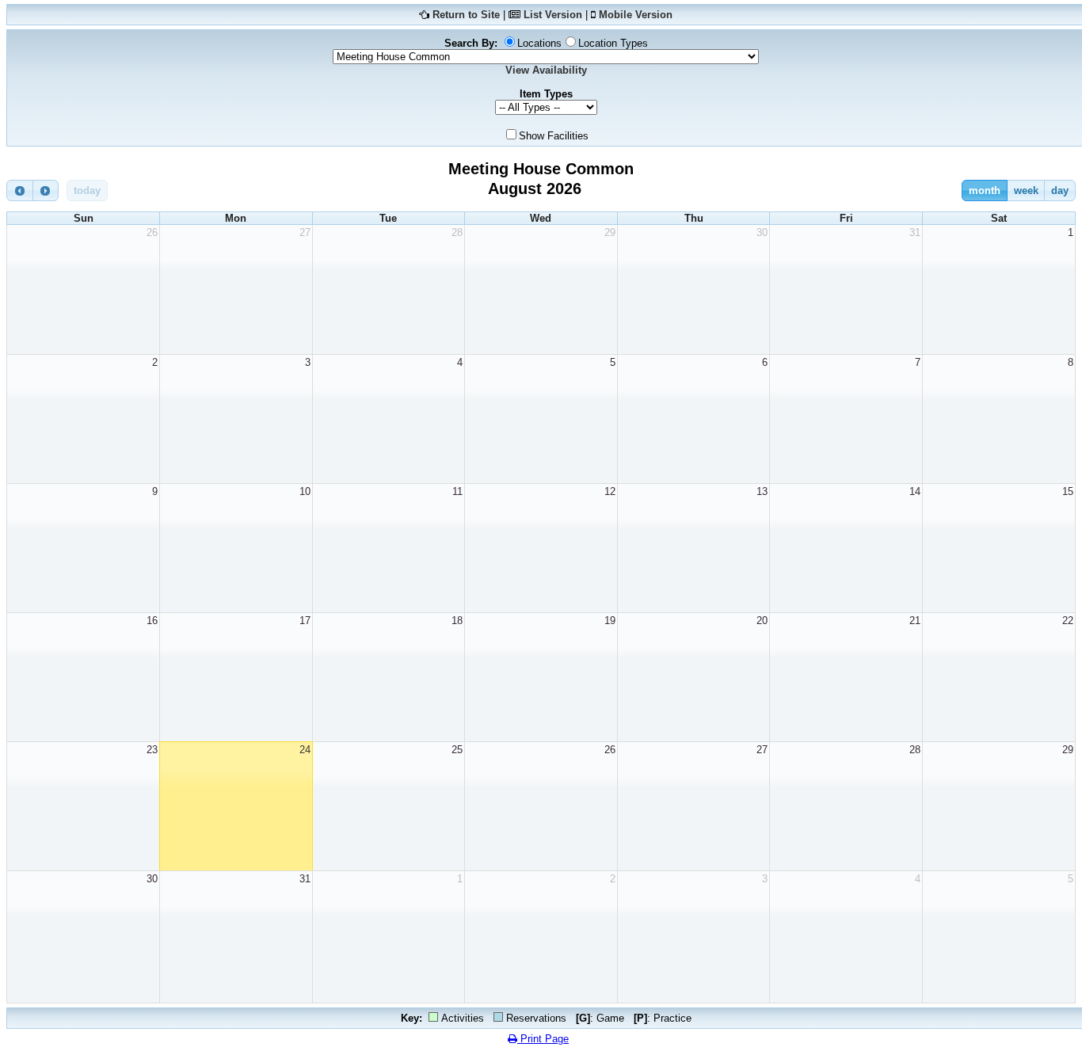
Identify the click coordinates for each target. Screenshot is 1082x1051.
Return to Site (466, 15)
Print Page (543, 1039)
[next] (45, 190)
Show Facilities (554, 136)
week (1026, 190)
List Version (553, 15)
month (984, 190)
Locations (539, 43)
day (1060, 190)
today (87, 190)
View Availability (546, 70)
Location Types (613, 43)
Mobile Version (635, 15)
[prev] (19, 190)
